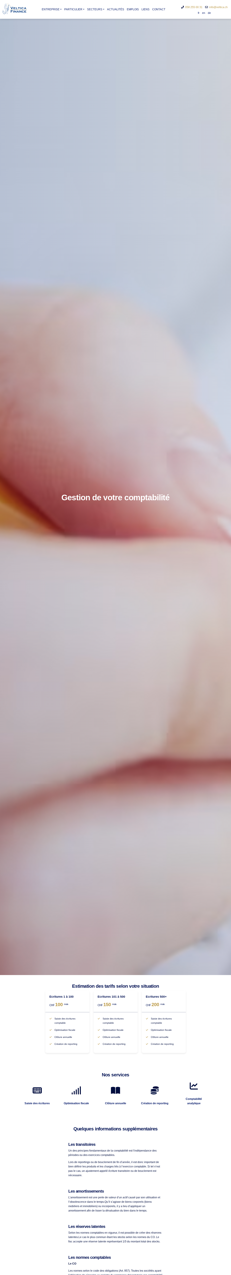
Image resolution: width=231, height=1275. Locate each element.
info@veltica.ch (218, 7)
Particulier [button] (73, 9)
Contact (158, 9)
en (203, 12)
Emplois (133, 9)
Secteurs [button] (94, 9)
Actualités (115, 9)
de (209, 12)
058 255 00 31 (193, 7)
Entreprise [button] (51, 9)
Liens (145, 9)
